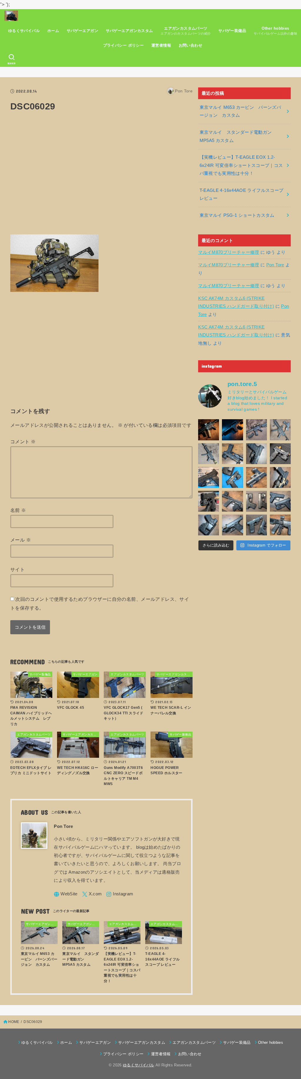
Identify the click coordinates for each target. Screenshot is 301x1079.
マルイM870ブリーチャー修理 (228, 252)
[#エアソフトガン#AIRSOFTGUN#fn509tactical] (208, 477)
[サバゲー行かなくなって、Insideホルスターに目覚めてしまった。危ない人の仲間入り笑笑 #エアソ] (208, 525)
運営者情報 (161, 45)
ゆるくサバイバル (24, 30)
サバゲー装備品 (232, 30)
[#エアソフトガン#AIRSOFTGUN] (256, 429)
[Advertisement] (101, 177)
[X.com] (92, 894)
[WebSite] (66, 894)
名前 (18, 510)
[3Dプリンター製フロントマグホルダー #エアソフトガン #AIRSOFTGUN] (232, 501)
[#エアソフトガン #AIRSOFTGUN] (280, 453)
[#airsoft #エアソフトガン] (232, 525)
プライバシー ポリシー (123, 45)
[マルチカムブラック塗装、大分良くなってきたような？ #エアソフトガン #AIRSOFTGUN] (256, 453)
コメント (23, 441)
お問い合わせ (190, 45)
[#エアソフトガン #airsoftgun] (280, 525)
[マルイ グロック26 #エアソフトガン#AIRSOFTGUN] (256, 501)
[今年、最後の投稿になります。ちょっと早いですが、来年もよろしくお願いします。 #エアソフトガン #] (280, 477)
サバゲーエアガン (82, 30)
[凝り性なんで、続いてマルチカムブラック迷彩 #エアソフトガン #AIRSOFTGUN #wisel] (232, 453)
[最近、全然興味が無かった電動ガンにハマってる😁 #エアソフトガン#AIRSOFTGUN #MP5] (208, 453)
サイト (17, 569)
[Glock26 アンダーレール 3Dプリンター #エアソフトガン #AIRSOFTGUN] (256, 525)
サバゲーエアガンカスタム (129, 30)
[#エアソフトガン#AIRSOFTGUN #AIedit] (208, 429)
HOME (13, 1022)
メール (20, 539)
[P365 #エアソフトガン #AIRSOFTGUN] (208, 501)
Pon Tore (275, 265)
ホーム (53, 30)
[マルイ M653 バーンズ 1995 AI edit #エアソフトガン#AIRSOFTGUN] (232, 429)
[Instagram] (119, 894)
